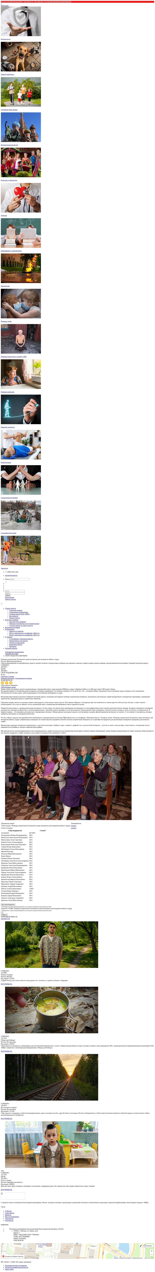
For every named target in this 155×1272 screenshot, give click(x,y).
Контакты (12, 646)
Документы (9, 1219)
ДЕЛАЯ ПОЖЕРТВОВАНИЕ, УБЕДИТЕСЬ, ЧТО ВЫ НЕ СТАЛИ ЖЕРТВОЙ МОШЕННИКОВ (36, 2)
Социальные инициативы (18, 612)
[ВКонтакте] (3, 682)
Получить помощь (11, 620)
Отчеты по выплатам (16, 643)
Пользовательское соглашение (16, 1265)
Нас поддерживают (12, 1217)
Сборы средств (10, 608)
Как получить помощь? (17, 622)
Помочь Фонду (14, 618)
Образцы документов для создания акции (24, 624)
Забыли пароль (10, 599)
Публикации (9, 629)
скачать (73, 826)
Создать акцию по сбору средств (21, 625)
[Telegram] (11, 682)
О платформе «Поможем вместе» (21, 639)
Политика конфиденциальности (16, 1267)
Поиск (7, 579)
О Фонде (8, 1211)
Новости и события (16, 631)
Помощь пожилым (7, 678)
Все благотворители (8, 904)
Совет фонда (9, 1213)
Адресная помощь (15, 610)
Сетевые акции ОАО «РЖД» (19, 614)
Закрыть (4, 915)
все (5, 919)
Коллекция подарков (12, 627)
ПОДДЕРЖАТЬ (6, 984)
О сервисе (8, 637)
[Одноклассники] (7, 682)
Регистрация (9, 597)
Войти (8, 595)
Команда (8, 1215)
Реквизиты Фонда (15, 644)
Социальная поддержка (23, 678)
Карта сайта (9, 1269)
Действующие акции (8, 687)
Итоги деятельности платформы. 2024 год (24, 633)
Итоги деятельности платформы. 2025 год (24, 635)
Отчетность (9, 1220)
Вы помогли (13, 616)
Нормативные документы (18, 641)
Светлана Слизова (7, 676)
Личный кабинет (11, 648)
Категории (5, 5)
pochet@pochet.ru (11, 575)
